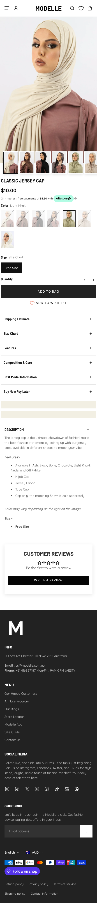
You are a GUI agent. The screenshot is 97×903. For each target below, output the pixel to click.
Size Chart (11, 333)
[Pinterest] (47, 789)
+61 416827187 (26, 670)
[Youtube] (37, 789)
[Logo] (48, 8)
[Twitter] (27, 789)
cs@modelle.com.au (30, 665)
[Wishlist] (81, 8)
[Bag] (89, 8)
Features (10, 348)
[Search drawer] (72, 8)
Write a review (48, 580)
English (10, 852)
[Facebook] (17, 789)
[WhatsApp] (77, 789)
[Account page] (16, 8)
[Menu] (7, 8)
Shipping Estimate (17, 319)
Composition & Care (18, 362)
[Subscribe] (86, 831)
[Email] (67, 789)
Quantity (7, 279)
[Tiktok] (57, 789)
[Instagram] (7, 789)
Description (14, 430)
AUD (35, 852)
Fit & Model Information (20, 377)
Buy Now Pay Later (17, 391)
